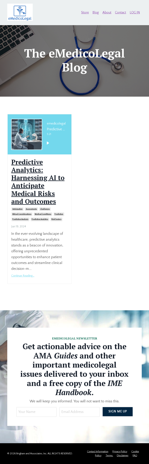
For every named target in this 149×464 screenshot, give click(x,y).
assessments (31, 209)
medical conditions (43, 214)
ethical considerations (21, 214)
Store (85, 12)
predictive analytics (40, 219)
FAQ (135, 455)
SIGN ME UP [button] (117, 411)
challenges (45, 209)
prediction (59, 214)
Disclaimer (122, 455)
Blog (95, 12)
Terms (109, 455)
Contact (120, 12)
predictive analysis (20, 219)
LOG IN (135, 12)
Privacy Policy (119, 451)
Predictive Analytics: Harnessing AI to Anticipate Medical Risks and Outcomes (38, 181)
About (106, 12)
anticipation (17, 209)
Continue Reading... (22, 275)
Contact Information (97, 451)
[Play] (47, 143)
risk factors (56, 219)
